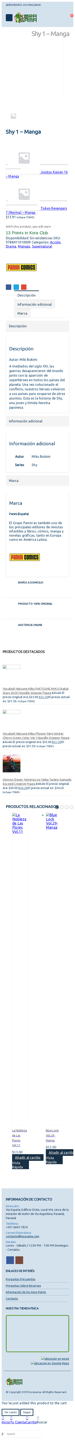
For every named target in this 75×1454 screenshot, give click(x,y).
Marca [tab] (22, 313)
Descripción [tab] (27, 295)
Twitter (16, 287)
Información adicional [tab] (35, 304)
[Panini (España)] (21, 268)
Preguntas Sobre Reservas (23, 1285)
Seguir (27, 1412)
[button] (57, 807)
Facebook (8, 287)
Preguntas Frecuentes (20, 1279)
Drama (11, 246)
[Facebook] (43, 4)
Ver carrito (10, 1412)
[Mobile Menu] (9, 17)
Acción (55, 242)
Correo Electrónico (23, 287)
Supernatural (42, 246)
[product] (37, 673)
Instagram (19, 1260)
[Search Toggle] (60, 17)
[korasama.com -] (25, 17)
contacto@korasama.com (22, 1236)
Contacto (12, 1298)
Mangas (24, 246)
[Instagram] (48, 4)
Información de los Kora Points (26, 1292)
